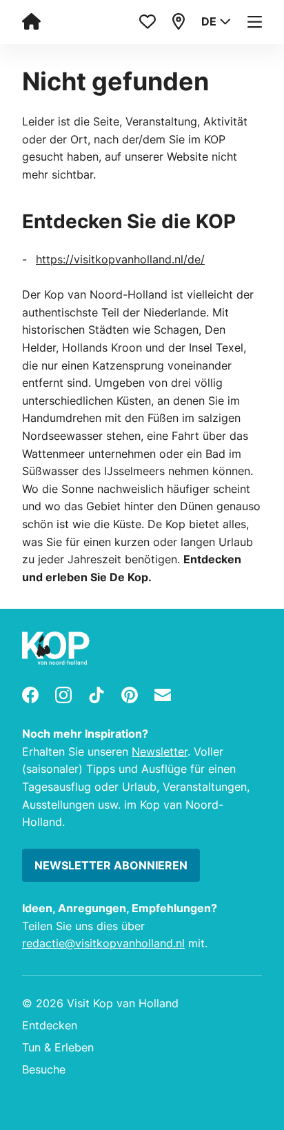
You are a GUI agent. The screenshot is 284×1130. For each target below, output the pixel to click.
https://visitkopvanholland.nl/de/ (120, 259)
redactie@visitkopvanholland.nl (103, 943)
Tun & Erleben (58, 1047)
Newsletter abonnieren (110, 865)
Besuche (43, 1069)
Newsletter (159, 751)
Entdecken (49, 1025)
